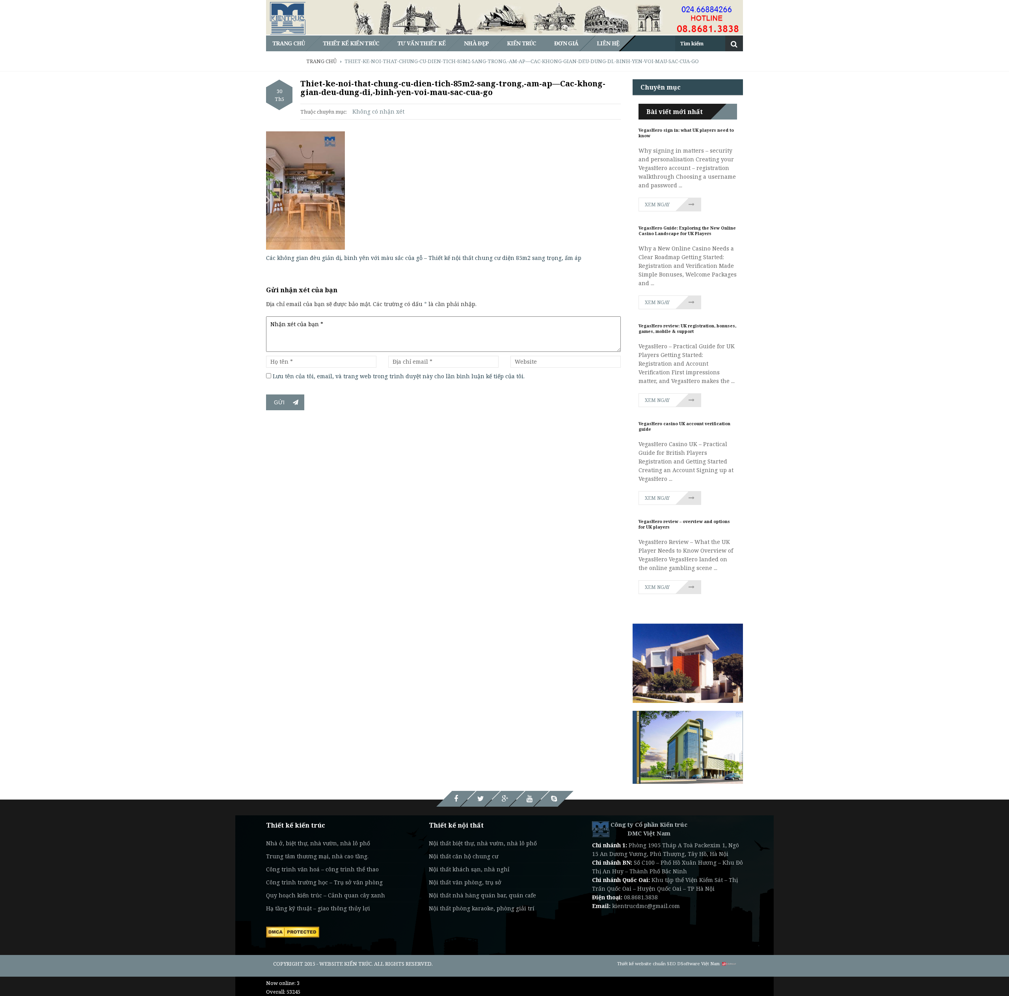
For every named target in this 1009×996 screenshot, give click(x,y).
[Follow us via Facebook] (456, 799)
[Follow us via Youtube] (529, 799)
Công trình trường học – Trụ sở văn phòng (324, 882)
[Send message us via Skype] (554, 799)
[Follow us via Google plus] (505, 799)
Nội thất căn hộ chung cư (463, 856)
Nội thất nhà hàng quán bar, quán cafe (482, 895)
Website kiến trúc (345, 963)
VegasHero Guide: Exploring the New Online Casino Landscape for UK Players (687, 230)
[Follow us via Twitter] (480, 799)
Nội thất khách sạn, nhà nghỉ (469, 869)
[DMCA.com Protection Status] (292, 931)
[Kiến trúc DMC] (600, 828)
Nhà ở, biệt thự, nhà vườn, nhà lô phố (318, 843)
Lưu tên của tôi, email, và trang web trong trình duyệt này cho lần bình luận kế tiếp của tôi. (399, 376)
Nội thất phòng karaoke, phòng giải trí (481, 908)
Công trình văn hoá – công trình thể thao (322, 869)
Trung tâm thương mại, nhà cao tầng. (317, 856)
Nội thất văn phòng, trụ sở (465, 882)
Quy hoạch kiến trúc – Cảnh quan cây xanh (325, 895)
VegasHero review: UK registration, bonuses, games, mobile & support (687, 328)
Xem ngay (657, 204)
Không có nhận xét (378, 111)
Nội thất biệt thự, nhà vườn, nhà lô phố (483, 843)
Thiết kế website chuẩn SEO (646, 963)
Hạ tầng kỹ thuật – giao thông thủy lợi (318, 908)
